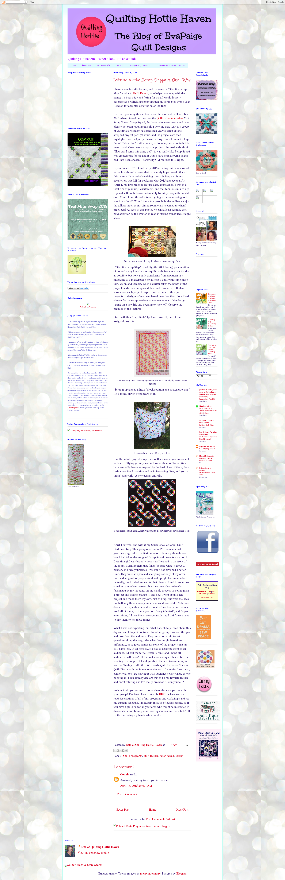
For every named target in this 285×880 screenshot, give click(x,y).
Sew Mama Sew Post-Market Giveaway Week (212, 349)
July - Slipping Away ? (207, 448)
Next (214, 591)
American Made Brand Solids (207, 473)
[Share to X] (120, 750)
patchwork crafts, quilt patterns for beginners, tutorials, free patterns (208, 392)
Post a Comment (127, 794)
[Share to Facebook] (123, 750)
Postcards (83, 307)
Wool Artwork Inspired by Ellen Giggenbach (208, 438)
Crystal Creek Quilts (207, 446)
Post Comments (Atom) (160, 819)
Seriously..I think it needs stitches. (206, 421)
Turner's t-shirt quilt (206, 460)
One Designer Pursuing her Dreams (208, 433)
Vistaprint (92, 307)
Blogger (181, 873)
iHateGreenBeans (205, 406)
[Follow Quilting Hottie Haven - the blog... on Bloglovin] (78, 289)
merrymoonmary (150, 873)
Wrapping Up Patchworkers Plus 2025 (207, 398)
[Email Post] (186, 745)
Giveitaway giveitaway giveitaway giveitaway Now (212, 298)
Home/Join (201, 591)
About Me (86, 65)
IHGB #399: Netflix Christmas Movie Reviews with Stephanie (208, 410)
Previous (203, 594)
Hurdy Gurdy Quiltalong (140, 65)
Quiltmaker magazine (170, 118)
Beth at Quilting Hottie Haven (100, 847)
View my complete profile (93, 852)
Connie (124, 774)
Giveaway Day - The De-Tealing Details (212, 322)
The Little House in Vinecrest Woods (206, 457)
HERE (163, 694)
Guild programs (132, 756)
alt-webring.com (207, 597)
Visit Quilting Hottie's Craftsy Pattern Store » (86, 430)
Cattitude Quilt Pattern (206, 425)
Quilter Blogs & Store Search (84, 865)
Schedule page (73, 407)
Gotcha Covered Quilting (205, 469)
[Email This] (114, 750)
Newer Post (122, 809)
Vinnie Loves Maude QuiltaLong (171, 65)
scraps (179, 756)
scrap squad (167, 756)
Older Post (182, 809)
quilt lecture (151, 756)
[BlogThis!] (117, 750)
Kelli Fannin (140, 93)
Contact (119, 65)
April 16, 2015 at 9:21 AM (136, 786)
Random (211, 594)
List (209, 591)
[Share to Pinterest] (126, 750)
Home (73, 65)
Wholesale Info (103, 65)
